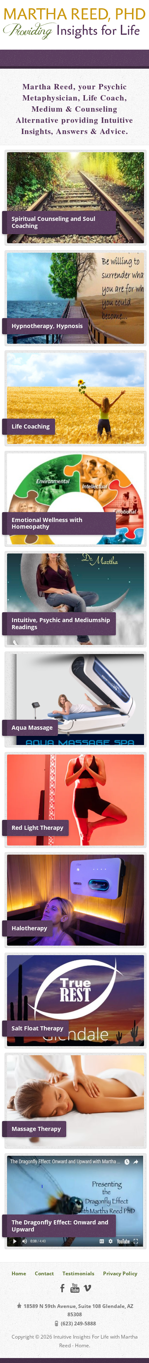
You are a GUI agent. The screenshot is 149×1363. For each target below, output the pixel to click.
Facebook (62, 1288)
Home (19, 1273)
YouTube (74, 1288)
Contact (44, 1273)
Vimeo (87, 1288)
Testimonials (78, 1273)
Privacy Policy (120, 1273)
